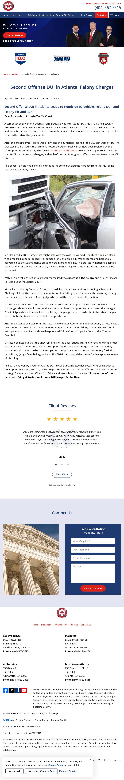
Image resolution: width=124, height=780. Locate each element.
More (117, 15)
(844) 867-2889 (20, 679)
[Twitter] (12, 690)
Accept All (14, 771)
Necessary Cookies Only (41, 771)
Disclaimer (46, 624)
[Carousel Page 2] (62, 464)
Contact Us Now (15, 35)
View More (62, 474)
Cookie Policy (41, 720)
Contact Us (102, 15)
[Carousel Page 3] (68, 464)
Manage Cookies (59, 720)
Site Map (74, 624)
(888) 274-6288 (82, 651)
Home (5, 15)
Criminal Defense (22, 726)
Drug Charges (87, 15)
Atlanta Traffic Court (64, 150)
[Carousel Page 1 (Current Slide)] (56, 464)
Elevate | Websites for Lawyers (100, 760)
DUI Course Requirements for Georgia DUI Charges (51, 15)
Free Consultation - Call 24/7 (103, 3)
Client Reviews (62, 405)
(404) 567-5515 (108, 7)
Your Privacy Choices (20, 720)
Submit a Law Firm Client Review (62, 485)
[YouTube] (24, 690)
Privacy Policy (60, 624)
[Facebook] (5, 690)
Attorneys (17, 15)
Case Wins (15, 74)
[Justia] (18, 690)
